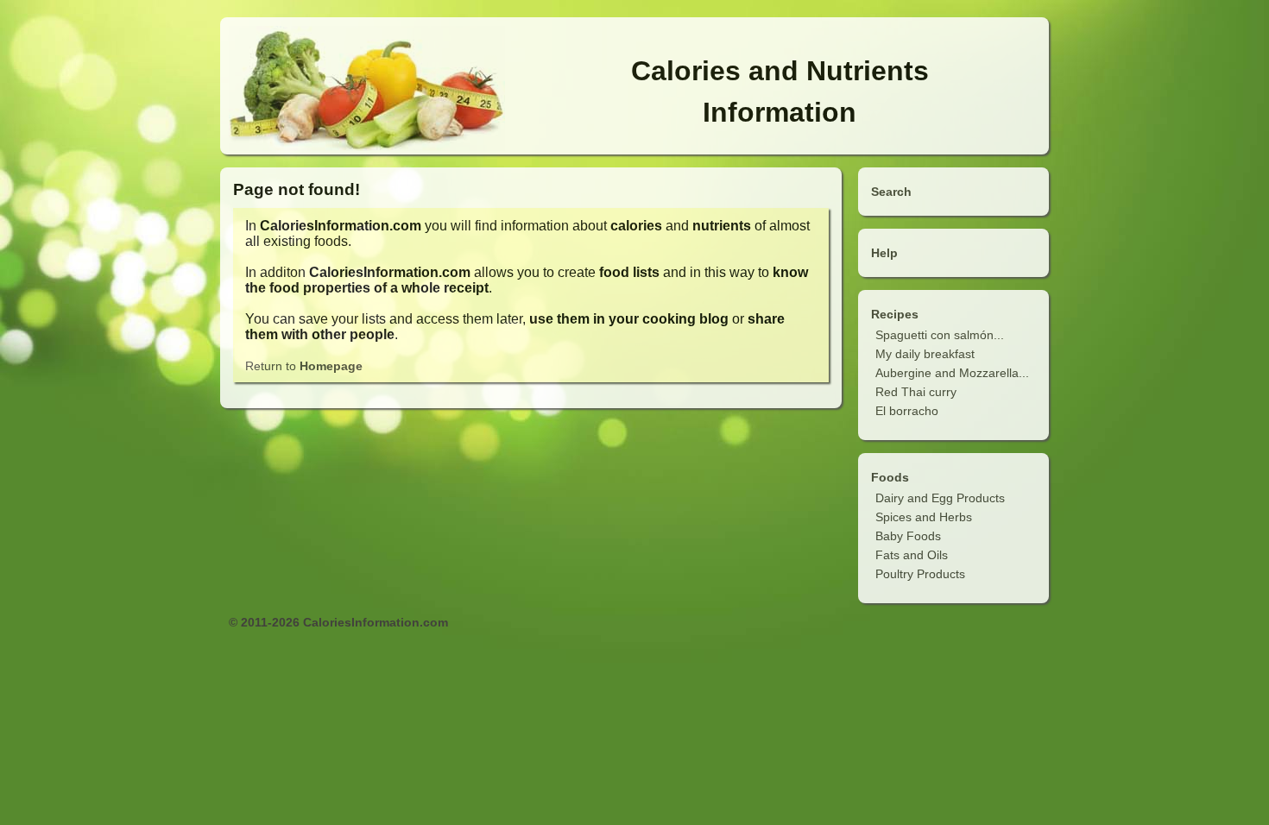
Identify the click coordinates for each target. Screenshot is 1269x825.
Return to (304, 366)
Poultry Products (920, 574)
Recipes (895, 314)
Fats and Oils (911, 555)
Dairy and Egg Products (940, 498)
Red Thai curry (915, 392)
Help (884, 253)
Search (891, 191)
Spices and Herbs (923, 517)
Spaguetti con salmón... (939, 335)
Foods (890, 477)
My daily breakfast (925, 354)
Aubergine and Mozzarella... (952, 373)
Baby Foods (908, 536)
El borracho (906, 411)
